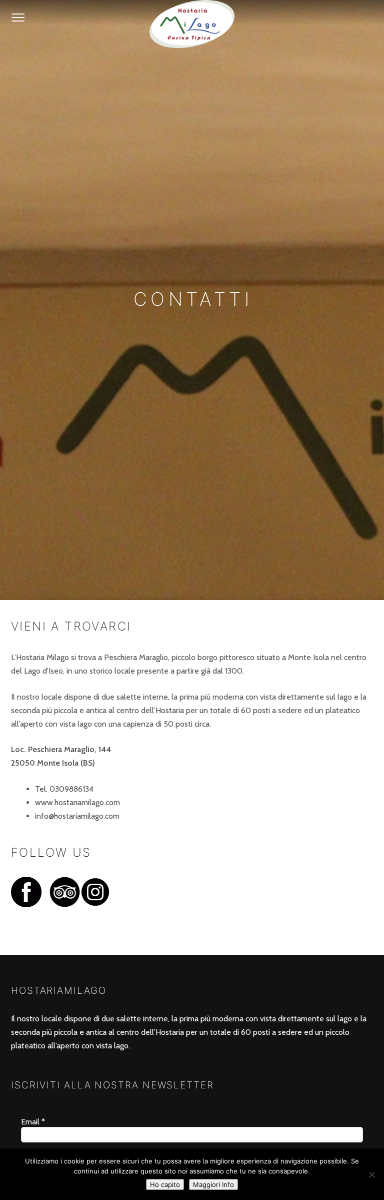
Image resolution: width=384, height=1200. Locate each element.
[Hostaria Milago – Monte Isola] (192, 24)
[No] (371, 1174)
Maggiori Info (213, 1184)
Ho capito (165, 1184)
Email (33, 1121)
